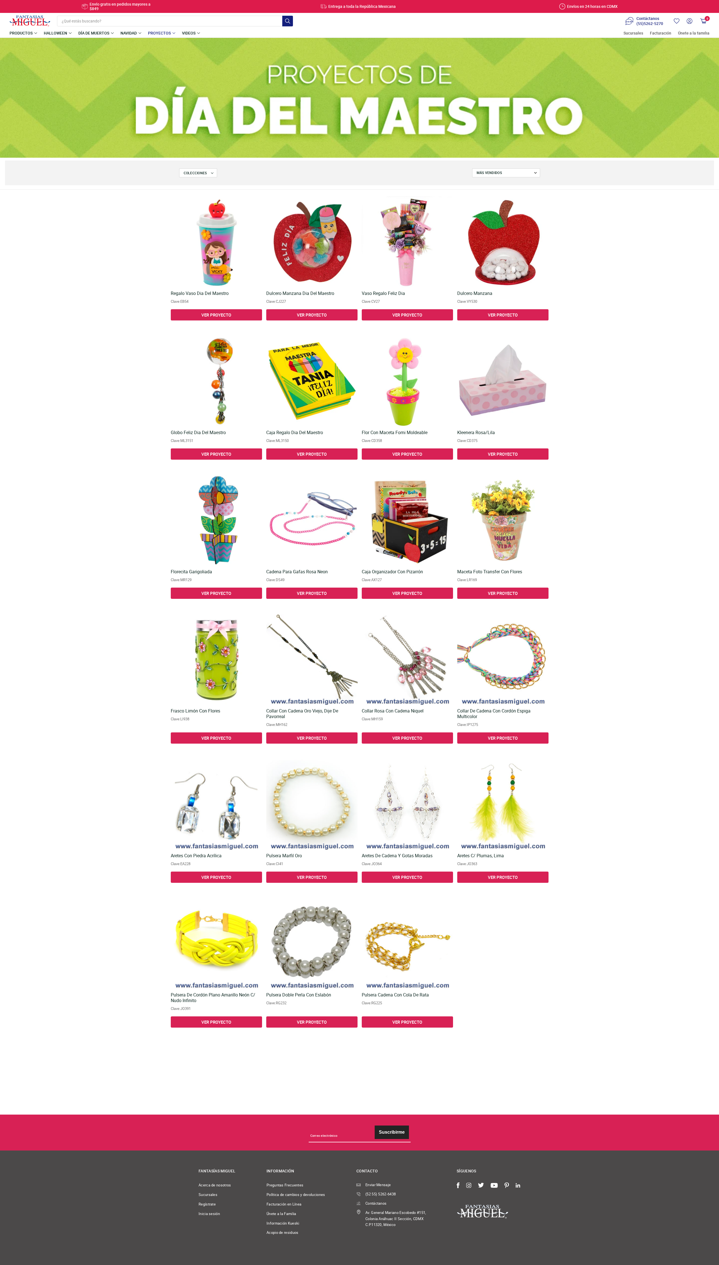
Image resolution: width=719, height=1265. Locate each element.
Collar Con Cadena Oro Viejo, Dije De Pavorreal (302, 713)
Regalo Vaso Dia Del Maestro (200, 293)
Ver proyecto (216, 315)
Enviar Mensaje (378, 1184)
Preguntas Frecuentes (285, 1185)
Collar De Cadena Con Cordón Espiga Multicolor (494, 713)
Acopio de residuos (283, 1232)
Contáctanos (375, 1203)
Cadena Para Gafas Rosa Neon (297, 572)
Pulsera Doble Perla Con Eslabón (298, 995)
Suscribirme (392, 1132)
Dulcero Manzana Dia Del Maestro (300, 293)
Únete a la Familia (281, 1213)
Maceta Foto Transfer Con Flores (489, 572)
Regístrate (207, 1204)
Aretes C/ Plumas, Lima (480, 856)
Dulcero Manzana (474, 293)
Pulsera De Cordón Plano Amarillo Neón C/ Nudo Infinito (213, 997)
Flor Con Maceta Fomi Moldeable (394, 433)
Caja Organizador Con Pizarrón (392, 572)
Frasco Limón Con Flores (195, 711)
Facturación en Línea (284, 1204)
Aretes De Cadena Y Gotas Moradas (397, 856)
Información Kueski (283, 1223)
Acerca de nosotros (215, 1185)
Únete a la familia (693, 33)
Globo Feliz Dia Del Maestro (198, 433)
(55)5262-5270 (649, 23)
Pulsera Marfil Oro (284, 856)
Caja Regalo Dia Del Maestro (294, 433)
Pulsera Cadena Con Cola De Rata (395, 995)
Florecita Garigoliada (191, 572)
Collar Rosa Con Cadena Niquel (393, 711)
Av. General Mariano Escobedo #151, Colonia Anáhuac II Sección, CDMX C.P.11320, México (395, 1218)
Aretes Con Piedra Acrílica (196, 856)
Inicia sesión (209, 1213)
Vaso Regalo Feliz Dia (383, 293)
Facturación (660, 33)
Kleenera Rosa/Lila (476, 433)
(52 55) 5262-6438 (380, 1194)
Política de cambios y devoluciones (296, 1194)
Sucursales (633, 33)
